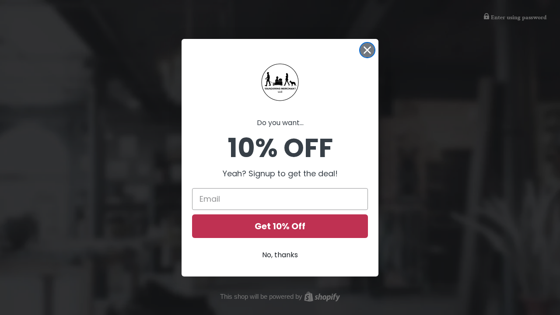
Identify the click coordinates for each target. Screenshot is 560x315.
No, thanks (280, 255)
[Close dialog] (367, 50)
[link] (280, 82)
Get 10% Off (280, 226)
